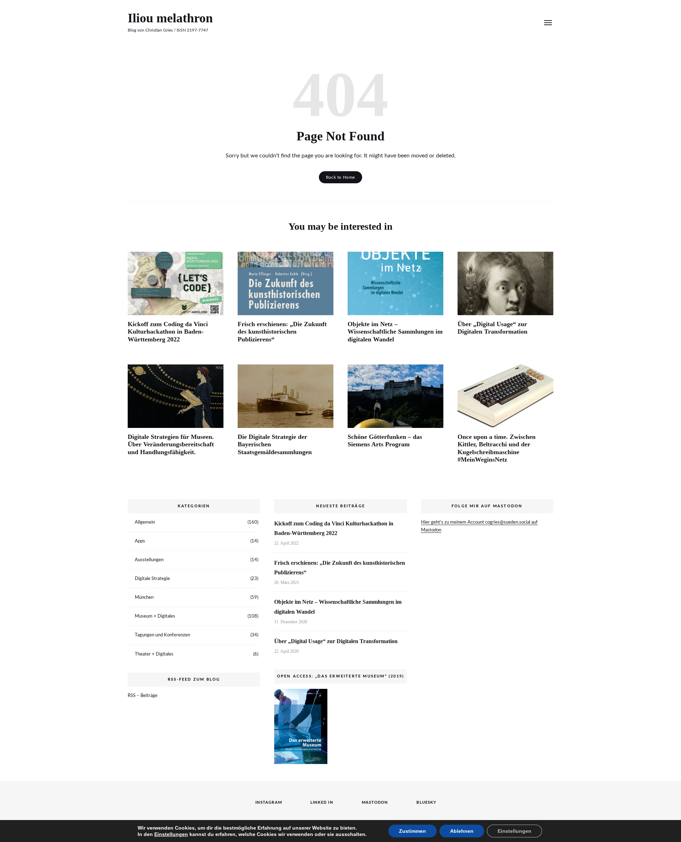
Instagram (488, 22)
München (144, 597)
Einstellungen (171, 834)
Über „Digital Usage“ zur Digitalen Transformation (492, 327)
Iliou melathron (170, 18)
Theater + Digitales (154, 654)
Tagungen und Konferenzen (162, 635)
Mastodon (509, 22)
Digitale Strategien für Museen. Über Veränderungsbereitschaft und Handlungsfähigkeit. (171, 444)
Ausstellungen (149, 560)
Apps (140, 541)
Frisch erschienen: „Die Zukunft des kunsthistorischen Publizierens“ (282, 331)
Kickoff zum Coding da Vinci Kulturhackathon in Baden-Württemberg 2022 (168, 331)
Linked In (498, 22)
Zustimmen (412, 831)
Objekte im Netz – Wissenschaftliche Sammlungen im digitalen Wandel (395, 331)
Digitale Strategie (152, 578)
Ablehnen (462, 831)
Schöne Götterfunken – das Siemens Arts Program (385, 440)
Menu (548, 22)
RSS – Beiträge (142, 695)
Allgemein (145, 522)
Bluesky (520, 22)
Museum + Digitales (155, 616)
